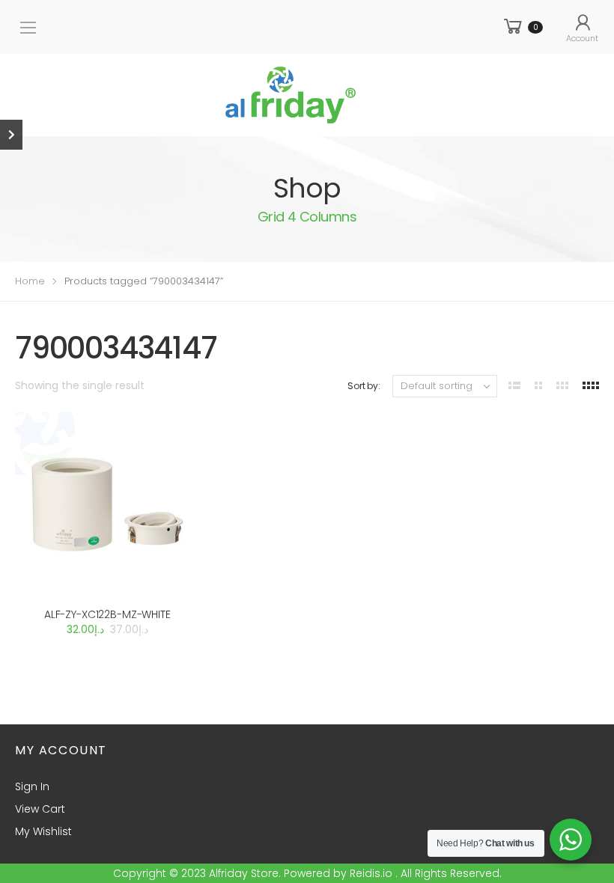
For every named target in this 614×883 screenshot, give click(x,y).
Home (30, 281)
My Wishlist (43, 831)
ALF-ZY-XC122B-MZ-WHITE (107, 614)
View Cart (40, 808)
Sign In (32, 786)
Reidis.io (371, 873)
